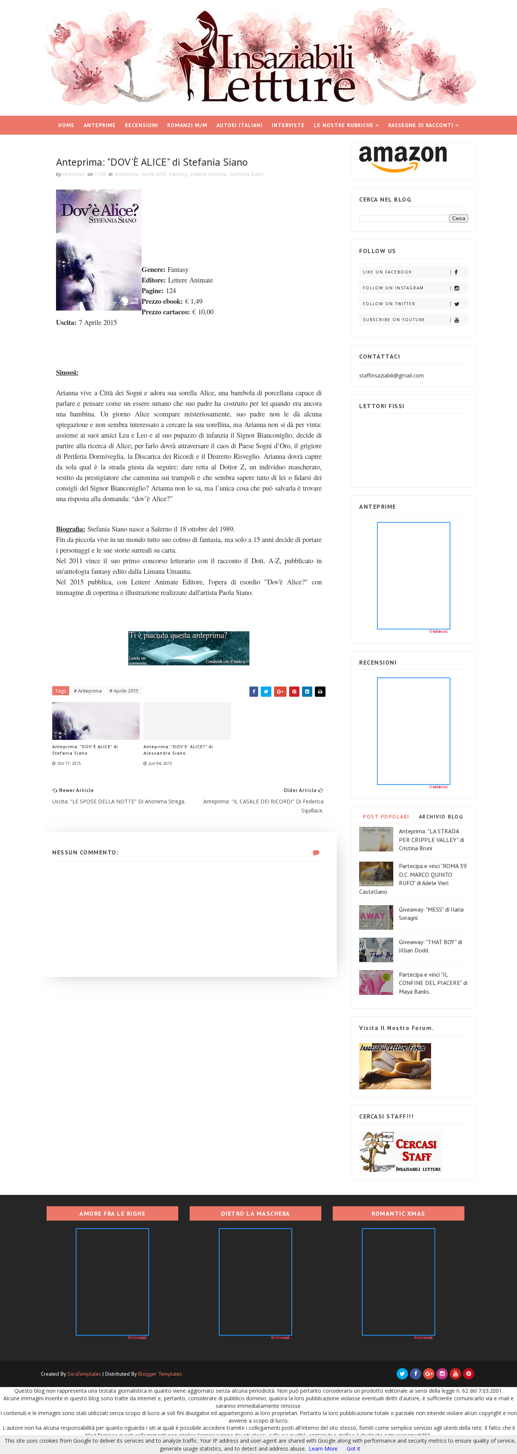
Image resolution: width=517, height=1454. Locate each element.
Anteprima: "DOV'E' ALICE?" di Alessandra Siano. (178, 750)
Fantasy (178, 174)
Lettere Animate (208, 174)
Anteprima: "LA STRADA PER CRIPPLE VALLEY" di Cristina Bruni (431, 839)
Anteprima (126, 174)
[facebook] (415, 1373)
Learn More (323, 1448)
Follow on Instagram (393, 287)
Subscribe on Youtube (394, 319)
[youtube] (455, 1373)
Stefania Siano (247, 174)
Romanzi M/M (187, 125)
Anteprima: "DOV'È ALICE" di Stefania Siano (85, 750)
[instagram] (442, 1373)
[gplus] (428, 1373)
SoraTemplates (84, 1373)
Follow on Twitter (389, 303)
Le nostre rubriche (344, 125)
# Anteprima (88, 690)
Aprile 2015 (153, 174)
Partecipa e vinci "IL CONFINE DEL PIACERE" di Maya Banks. (433, 983)
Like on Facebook (387, 272)
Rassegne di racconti (420, 125)
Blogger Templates (160, 1373)
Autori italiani (239, 125)
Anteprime (100, 125)
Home (66, 125)
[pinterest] (468, 1373)
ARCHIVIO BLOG (441, 816)
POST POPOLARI (386, 816)
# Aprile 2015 (124, 690)
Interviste (288, 125)
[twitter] (402, 1373)
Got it (353, 1448)
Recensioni (141, 125)
